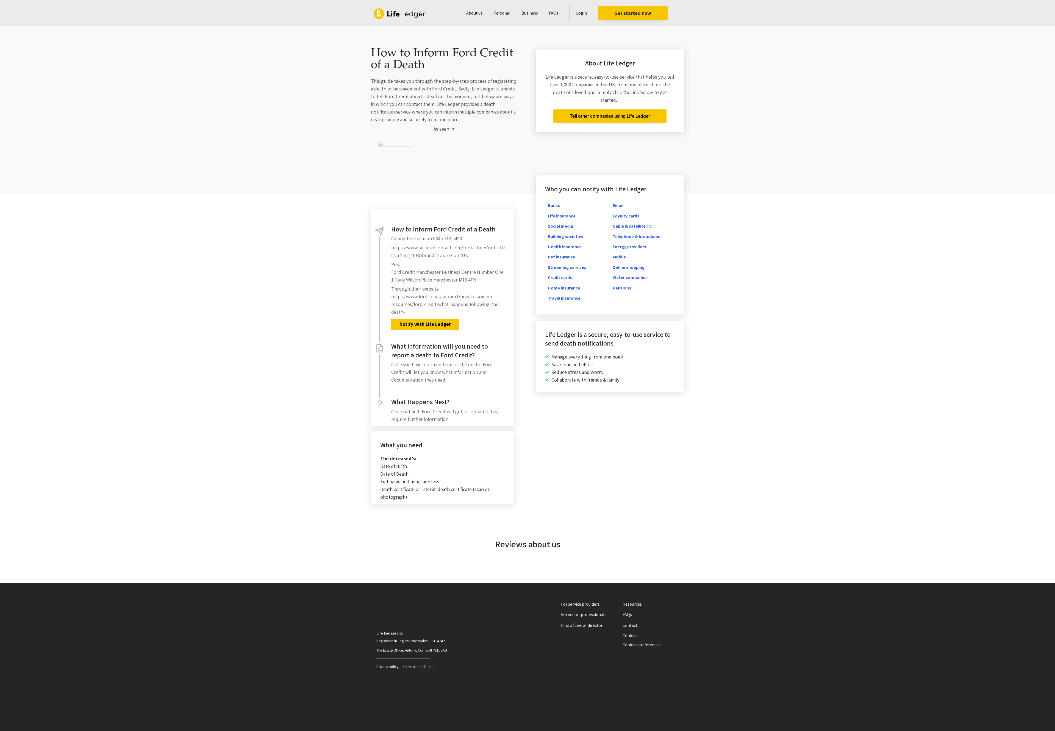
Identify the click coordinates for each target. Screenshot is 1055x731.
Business (529, 13)
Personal (501, 13)
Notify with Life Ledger (425, 324)
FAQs (553, 13)
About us (474, 13)
